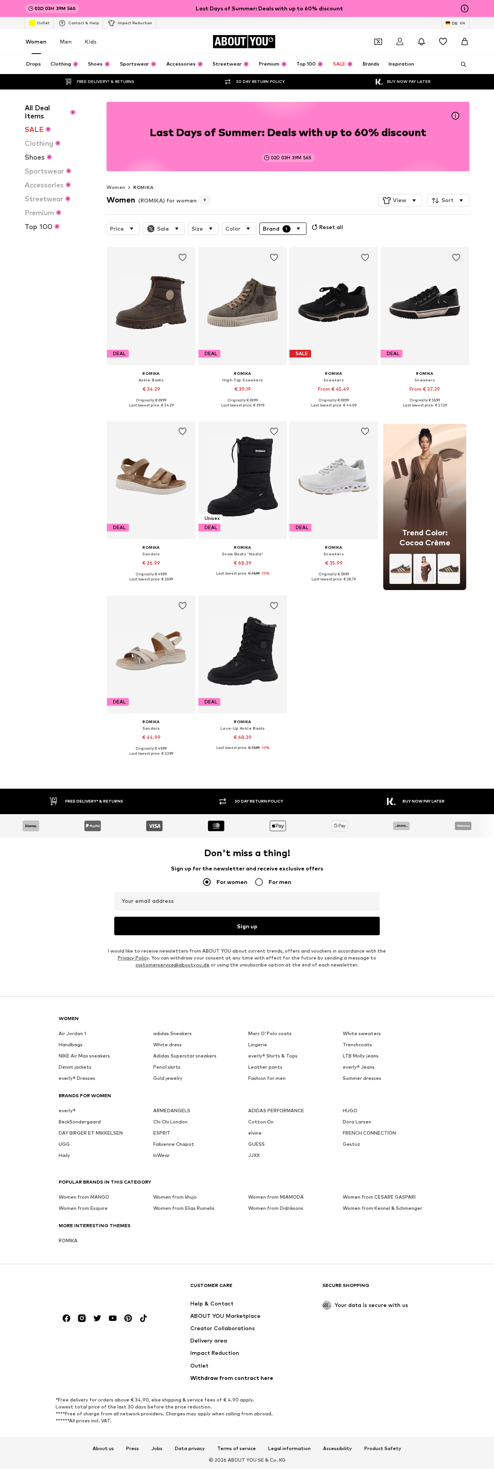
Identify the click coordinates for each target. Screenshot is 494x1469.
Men (66, 41)
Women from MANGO (84, 1197)
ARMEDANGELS (171, 1111)
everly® (67, 1111)
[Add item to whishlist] (183, 257)
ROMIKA (143, 187)
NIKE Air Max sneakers (84, 1056)
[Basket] (464, 41)
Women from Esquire (83, 1208)
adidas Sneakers (172, 1034)
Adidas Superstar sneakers (185, 1056)
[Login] (399, 41)
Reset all (331, 227)
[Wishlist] (443, 41)
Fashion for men (267, 1078)
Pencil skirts (167, 1067)
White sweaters (362, 1034)
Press (132, 1448)
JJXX (254, 1156)
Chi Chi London (170, 1122)
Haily (64, 1156)
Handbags (71, 1045)
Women (36, 41)
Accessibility (337, 1448)
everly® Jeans (359, 1067)
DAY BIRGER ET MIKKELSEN (91, 1133)
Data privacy (190, 1448)
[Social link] (66, 1318)
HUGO (350, 1111)
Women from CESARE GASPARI (379, 1197)
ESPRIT (161, 1133)
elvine (255, 1133)
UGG (64, 1144)
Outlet (43, 22)
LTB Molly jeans (361, 1056)
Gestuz (351, 1144)
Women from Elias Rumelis (184, 1208)
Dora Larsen (357, 1122)
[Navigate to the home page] (100, 1289)
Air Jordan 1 (72, 1034)
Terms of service (236, 1448)
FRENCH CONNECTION (369, 1133)
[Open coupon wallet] (378, 41)
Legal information (289, 1448)
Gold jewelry (168, 1078)
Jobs (156, 1448)
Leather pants (265, 1067)
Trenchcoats (357, 1045)
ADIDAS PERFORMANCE (276, 1111)
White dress (167, 1045)
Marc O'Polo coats (270, 1034)
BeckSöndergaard (80, 1122)
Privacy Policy (133, 958)
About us (103, 1448)
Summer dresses (362, 1078)
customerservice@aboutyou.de (172, 965)
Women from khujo (175, 1197)
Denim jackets (75, 1067)
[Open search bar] (461, 64)
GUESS (256, 1144)
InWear (161, 1156)
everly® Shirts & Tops (273, 1056)
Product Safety (382, 1448)
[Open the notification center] (421, 41)
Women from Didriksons (275, 1208)
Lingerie (257, 1045)
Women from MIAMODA (276, 1197)
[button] (400, 200)
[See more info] (151, 411)
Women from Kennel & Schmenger (382, 1208)
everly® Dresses (77, 1078)
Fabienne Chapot (173, 1144)
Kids (90, 41)
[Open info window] (464, 8)
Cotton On (261, 1122)
